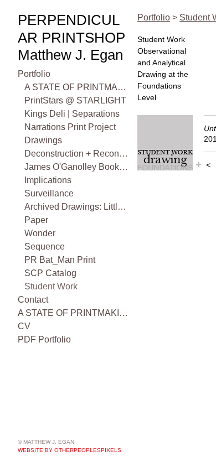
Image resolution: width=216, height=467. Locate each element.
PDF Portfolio (44, 339)
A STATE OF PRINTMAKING (76, 87)
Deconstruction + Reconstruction (76, 153)
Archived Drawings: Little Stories (76, 206)
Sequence (44, 246)
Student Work (51, 286)
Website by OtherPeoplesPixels (69, 450)
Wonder (39, 233)
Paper (36, 220)
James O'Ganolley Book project (76, 167)
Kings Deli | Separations (72, 113)
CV (24, 326)
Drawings (43, 140)
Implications (47, 180)
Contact (33, 299)
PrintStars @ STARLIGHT (75, 100)
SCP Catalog (50, 273)
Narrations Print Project (70, 127)
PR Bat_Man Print (59, 259)
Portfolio (34, 74)
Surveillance (49, 193)
